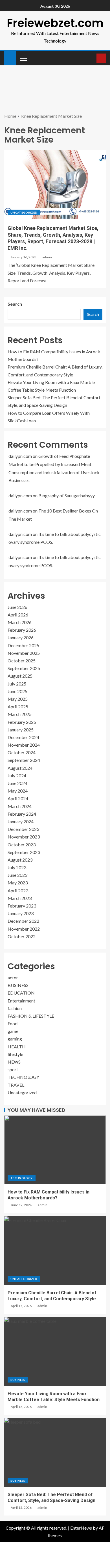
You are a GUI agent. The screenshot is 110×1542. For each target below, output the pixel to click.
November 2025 (24, 653)
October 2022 (22, 936)
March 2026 (20, 622)
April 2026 (18, 614)
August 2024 (20, 768)
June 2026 (17, 607)
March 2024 (20, 806)
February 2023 (22, 905)
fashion (15, 1008)
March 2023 (20, 898)
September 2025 (24, 668)
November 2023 (24, 836)
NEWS (14, 1061)
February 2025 (22, 722)
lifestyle (15, 1054)
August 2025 (20, 675)
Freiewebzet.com (55, 23)
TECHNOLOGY (23, 1077)
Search (15, 304)
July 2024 (17, 775)
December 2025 (23, 645)
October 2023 (22, 844)
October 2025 (22, 660)
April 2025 (18, 706)
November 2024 (24, 744)
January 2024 (21, 821)
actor (13, 977)
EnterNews (81, 1527)
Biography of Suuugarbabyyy (66, 495)
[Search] (91, 58)
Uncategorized (24, 212)
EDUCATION (21, 992)
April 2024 (18, 798)
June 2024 (17, 783)
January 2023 (21, 913)
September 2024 (24, 760)
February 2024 (22, 814)
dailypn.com (20, 456)
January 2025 (21, 729)
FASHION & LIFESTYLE (31, 1016)
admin (47, 257)
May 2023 (18, 882)
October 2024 (22, 752)
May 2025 (18, 699)
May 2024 (18, 790)
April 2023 (18, 890)
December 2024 (23, 737)
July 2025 (17, 683)
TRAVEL (16, 1085)
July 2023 (17, 867)
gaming (15, 1038)
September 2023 (24, 852)
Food (12, 1023)
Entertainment (21, 1000)
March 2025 (20, 714)
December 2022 (23, 921)
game (13, 1031)
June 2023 (17, 875)
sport (13, 1069)
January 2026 (21, 637)
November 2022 (24, 928)
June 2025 (17, 691)
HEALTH (17, 1046)
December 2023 (23, 829)
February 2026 (22, 630)
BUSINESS (18, 985)
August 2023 (20, 859)
